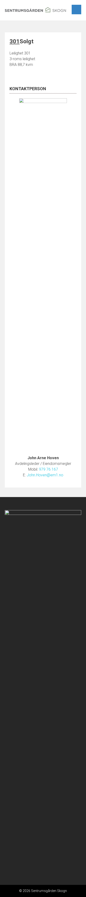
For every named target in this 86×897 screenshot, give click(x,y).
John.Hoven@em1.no (45, 475)
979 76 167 (48, 469)
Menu (76, 9)
